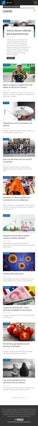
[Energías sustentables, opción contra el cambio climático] (19, 223)
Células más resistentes (13, 274)
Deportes (6, 21)
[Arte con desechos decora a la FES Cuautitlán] (19, 147)
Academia (6, 177)
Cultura (6, 103)
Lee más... (11, 58)
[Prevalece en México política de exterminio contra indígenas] (19, 185)
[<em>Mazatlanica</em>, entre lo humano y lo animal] (19, 111)
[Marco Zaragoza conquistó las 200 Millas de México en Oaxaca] (19, 73)
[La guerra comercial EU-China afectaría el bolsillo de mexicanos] (19, 295)
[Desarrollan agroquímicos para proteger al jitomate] (19, 332)
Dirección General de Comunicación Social (19, 422)
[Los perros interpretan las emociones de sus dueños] (19, 368)
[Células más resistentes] (19, 261)
